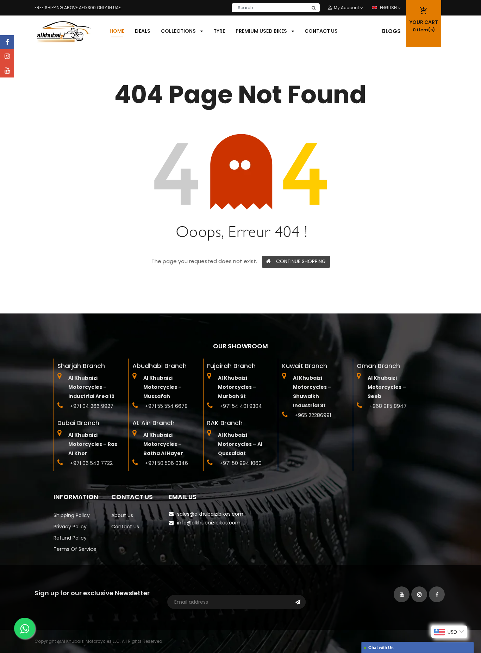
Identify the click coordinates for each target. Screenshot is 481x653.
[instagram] (7, 56)
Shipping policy (72, 515)
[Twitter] (7, 70)
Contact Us (125, 526)
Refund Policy (70, 537)
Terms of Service (75, 549)
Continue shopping (301, 261)
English (389, 8)
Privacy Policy (70, 526)
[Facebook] (7, 42)
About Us (122, 515)
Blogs (391, 31)
